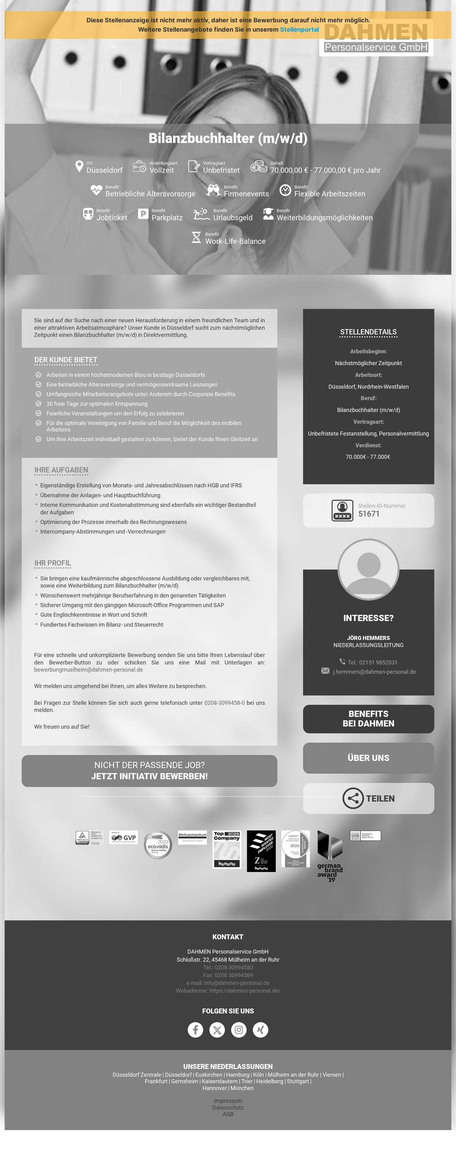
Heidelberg (269, 1081)
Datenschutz (228, 1107)
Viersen (332, 1074)
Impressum (228, 1101)
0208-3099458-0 (224, 703)
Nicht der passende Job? (149, 770)
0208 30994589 (234, 975)
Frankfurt (156, 1081)
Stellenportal (299, 29)
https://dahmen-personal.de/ (244, 990)
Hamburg (237, 1074)
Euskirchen (208, 1074)
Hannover (215, 1088)
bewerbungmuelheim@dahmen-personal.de (88, 669)
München (242, 1088)
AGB (228, 1114)
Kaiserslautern (220, 1081)
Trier (247, 1081)
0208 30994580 (234, 967)
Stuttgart (298, 1081)
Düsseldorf (178, 1074)
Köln (258, 1074)
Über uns (369, 758)
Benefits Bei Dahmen (369, 719)
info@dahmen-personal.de (237, 983)
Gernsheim (184, 1081)
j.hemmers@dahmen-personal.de (374, 671)
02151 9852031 (378, 662)
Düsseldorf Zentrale (137, 1074)
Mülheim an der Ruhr (293, 1074)
